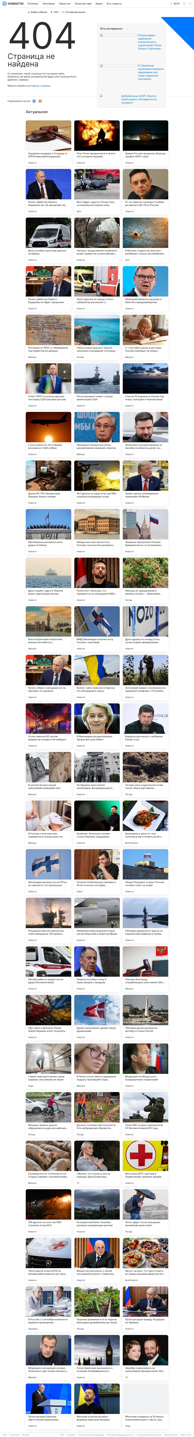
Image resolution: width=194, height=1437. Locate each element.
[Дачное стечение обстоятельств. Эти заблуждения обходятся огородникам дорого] (97, 1115)
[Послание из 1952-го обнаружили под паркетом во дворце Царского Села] (48, 337)
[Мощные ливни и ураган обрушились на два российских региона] (48, 1115)
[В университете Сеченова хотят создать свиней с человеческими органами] (48, 1163)
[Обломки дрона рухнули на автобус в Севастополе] (145, 1017)
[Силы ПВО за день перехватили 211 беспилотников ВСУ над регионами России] (145, 1115)
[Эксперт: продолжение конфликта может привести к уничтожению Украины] (97, 240)
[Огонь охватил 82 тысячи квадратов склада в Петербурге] (48, 726)
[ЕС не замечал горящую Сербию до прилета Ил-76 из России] (145, 192)
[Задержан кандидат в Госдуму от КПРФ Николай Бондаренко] (48, 143)
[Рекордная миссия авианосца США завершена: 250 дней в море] (48, 920)
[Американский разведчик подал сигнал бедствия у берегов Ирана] (97, 920)
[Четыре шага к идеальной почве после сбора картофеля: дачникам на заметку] (145, 775)
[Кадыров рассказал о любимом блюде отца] (145, 726)
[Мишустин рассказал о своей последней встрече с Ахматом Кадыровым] (97, 1260)
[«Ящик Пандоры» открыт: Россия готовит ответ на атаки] (145, 872)
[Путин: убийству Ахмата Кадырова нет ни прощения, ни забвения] (48, 192)
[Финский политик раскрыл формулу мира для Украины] (97, 1406)
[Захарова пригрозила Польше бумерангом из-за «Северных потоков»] (145, 532)
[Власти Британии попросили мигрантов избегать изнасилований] (48, 629)
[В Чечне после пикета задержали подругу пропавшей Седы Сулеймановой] (97, 1066)
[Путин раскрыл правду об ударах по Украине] (145, 1309)
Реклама (25, 1435)
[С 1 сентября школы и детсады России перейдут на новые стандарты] (145, 337)
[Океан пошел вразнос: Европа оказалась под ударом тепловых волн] (97, 337)
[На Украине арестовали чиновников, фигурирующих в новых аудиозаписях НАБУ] (97, 775)
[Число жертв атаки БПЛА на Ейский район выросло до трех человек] (48, 1260)
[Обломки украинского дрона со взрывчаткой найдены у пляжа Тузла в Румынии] (145, 920)
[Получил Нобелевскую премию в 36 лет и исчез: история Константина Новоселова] (97, 872)
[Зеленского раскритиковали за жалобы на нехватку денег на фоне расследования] (145, 434)
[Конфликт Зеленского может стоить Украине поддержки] (97, 823)
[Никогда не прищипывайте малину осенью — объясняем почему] (145, 580)
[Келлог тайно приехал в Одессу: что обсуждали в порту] (97, 677)
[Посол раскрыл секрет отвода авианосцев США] (97, 386)
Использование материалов (149, 1435)
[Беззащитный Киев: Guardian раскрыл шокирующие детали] (97, 1212)
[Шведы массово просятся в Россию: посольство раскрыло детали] (97, 532)
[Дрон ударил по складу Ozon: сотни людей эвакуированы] (145, 629)
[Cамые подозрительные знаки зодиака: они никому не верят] (48, 1066)
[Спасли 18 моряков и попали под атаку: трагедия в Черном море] (145, 386)
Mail (5, 1435)
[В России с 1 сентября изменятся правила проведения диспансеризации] (48, 1309)
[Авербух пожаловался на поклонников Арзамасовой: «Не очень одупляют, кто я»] (145, 1358)
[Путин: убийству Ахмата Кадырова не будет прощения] (48, 289)
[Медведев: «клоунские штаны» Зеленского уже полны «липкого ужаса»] (48, 1358)
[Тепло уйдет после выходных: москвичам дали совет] (145, 1212)
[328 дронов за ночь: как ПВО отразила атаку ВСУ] (48, 1212)
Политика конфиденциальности (120, 1435)
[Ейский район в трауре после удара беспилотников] (48, 969)
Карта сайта (186, 1435)
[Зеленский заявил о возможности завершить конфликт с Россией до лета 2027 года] (145, 677)
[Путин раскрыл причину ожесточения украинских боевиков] (48, 1406)
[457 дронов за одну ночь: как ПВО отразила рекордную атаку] (97, 483)
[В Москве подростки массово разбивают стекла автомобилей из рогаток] (145, 240)
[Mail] (4, 3)
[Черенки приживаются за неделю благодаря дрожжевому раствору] (97, 1309)
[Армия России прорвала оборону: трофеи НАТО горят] (145, 143)
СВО (56, 12)
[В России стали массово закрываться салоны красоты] (48, 823)
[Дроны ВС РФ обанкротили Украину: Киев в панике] (48, 483)
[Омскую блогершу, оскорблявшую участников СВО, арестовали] (145, 969)
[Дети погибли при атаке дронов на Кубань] (48, 240)
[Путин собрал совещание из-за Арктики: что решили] (48, 677)
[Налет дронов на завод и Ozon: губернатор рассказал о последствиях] (97, 289)
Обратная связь (171, 1435)
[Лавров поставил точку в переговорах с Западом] (97, 969)
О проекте (71, 1435)
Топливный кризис (75, 12)
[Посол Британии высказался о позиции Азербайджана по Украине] (97, 1358)
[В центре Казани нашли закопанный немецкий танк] (48, 775)
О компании (14, 1435)
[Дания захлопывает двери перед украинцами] (97, 1017)
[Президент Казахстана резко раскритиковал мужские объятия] (97, 434)
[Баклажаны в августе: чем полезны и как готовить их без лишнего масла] (145, 823)
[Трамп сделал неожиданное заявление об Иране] (145, 483)
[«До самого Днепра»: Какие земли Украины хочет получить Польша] (48, 1017)
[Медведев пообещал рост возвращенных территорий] (145, 1066)
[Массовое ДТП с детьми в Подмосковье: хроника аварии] (145, 1163)
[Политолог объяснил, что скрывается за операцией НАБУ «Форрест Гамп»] (97, 580)
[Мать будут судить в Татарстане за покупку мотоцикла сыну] (97, 192)
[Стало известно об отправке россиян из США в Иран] (48, 434)
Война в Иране (39, 12)
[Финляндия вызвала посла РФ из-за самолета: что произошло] (48, 872)
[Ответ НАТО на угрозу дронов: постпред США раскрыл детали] (48, 386)
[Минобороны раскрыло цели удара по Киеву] (48, 532)
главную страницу (40, 85)
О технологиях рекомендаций (91, 1435)
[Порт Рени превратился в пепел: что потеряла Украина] (97, 143)
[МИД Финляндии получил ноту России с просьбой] (97, 629)
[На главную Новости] (15, 3)
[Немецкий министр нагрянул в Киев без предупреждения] (145, 289)
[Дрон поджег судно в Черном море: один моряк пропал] (48, 580)
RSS (62, 1435)
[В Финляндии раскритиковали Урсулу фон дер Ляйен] (97, 726)
